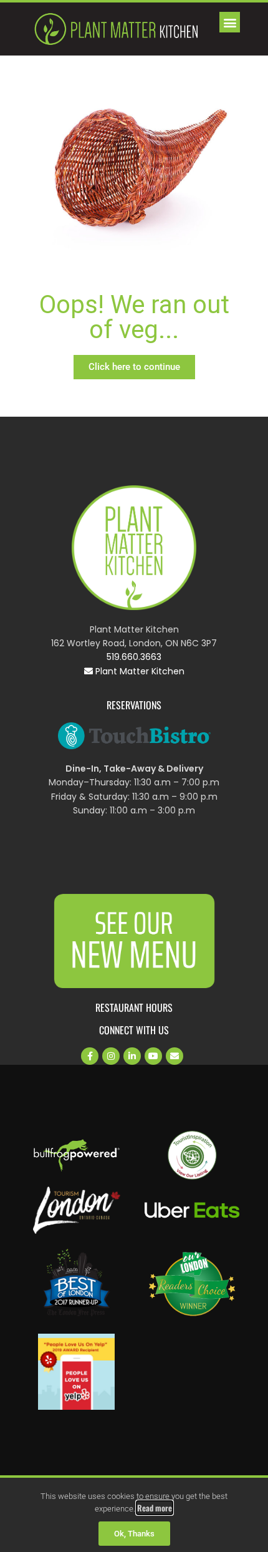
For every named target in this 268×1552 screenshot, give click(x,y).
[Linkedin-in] (132, 1056)
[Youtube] (153, 1056)
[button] (229, 22)
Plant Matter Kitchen (138, 671)
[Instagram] (111, 1056)
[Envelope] (174, 1056)
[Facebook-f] (89, 1056)
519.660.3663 (134, 657)
